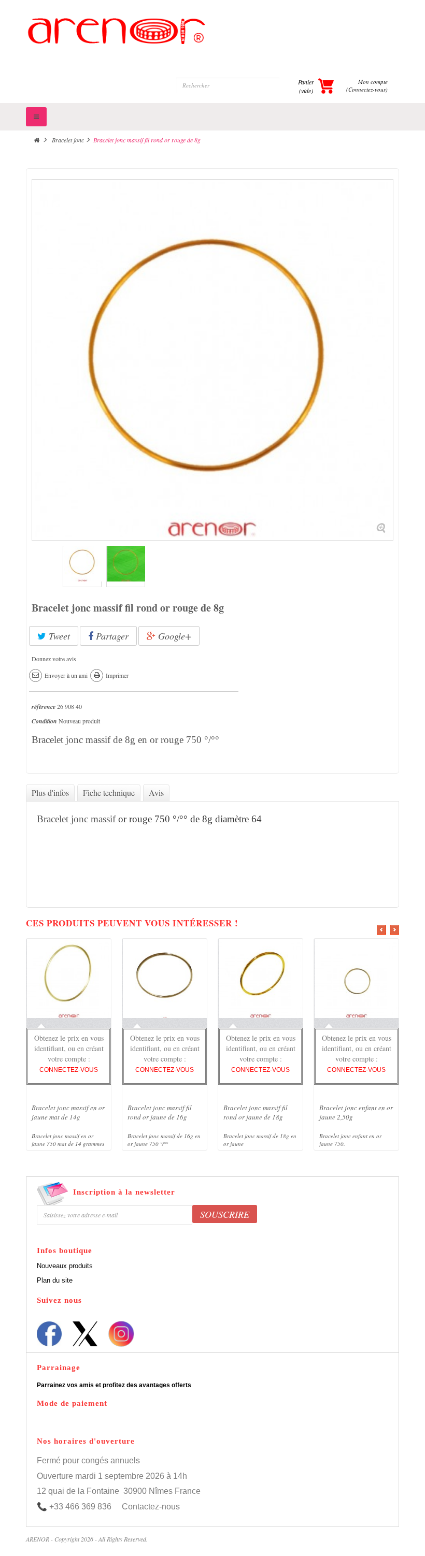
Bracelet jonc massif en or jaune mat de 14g (68, 1112)
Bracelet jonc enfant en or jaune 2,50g (356, 1112)
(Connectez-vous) (367, 89)
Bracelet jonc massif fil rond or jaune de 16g (160, 1112)
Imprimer (117, 675)
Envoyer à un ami (66, 675)
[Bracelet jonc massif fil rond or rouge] (82, 568)
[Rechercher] (288, 85)
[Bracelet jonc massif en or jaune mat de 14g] (68, 980)
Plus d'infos (50, 792)
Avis (156, 792)
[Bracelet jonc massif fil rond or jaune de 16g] (164, 980)
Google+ (173, 636)
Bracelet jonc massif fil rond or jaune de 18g (255, 1112)
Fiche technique (109, 792)
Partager (111, 636)
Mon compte (373, 81)
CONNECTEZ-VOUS (68, 1069)
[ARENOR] (212, 43)
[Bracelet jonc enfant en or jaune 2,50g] (356, 980)
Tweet (58, 636)
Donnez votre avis (54, 659)
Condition (44, 721)
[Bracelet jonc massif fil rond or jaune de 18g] (260, 980)
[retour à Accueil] (36, 140)
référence (43, 706)
